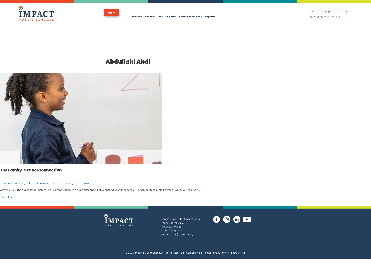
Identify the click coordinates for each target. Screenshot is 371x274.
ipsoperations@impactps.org (177, 234)
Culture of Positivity (37, 183)
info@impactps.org (189, 219)
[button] (111, 12)
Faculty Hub (238, 252)
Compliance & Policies (198, 252)
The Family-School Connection (31, 170)
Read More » (7, 197)
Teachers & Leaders (60, 183)
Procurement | (222, 252)
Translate (334, 16)
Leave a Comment (13, 183)
